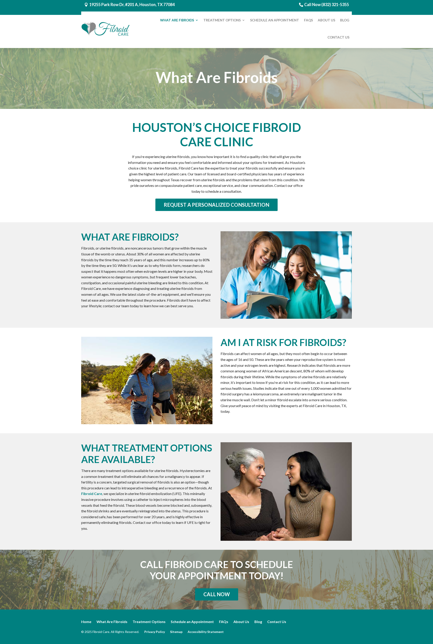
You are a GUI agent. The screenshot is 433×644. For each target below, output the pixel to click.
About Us (326, 20)
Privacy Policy (154, 632)
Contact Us (338, 37)
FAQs (308, 20)
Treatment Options (222, 20)
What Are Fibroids (177, 20)
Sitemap (176, 632)
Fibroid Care (91, 493)
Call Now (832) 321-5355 (326, 4)
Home (86, 621)
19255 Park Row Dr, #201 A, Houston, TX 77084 (132, 4)
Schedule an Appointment (274, 20)
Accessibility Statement (206, 632)
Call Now (216, 594)
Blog (344, 20)
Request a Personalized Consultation (216, 205)
